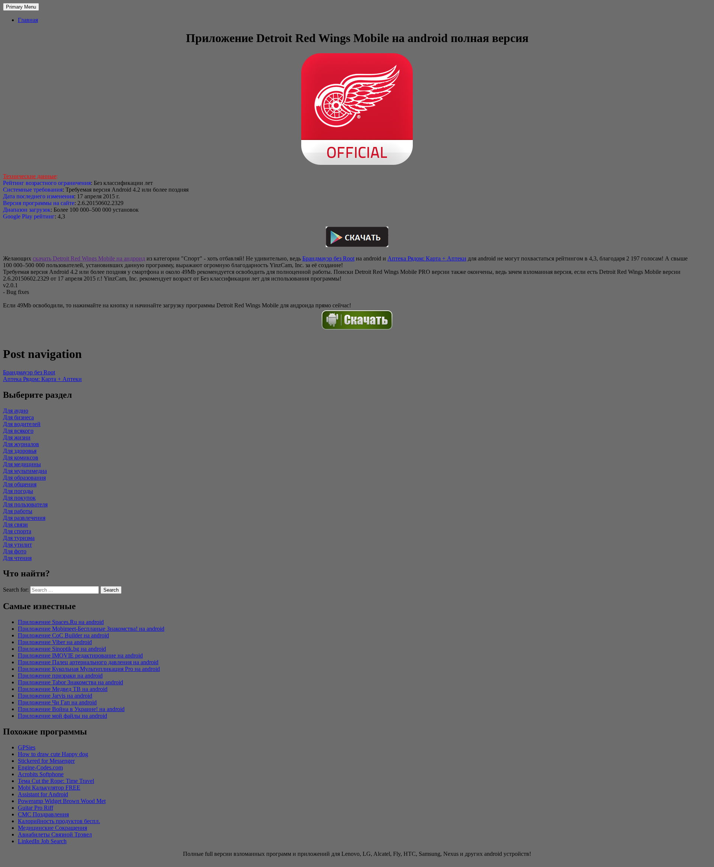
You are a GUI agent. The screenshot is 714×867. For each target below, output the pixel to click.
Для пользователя (25, 504)
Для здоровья (19, 451)
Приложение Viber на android (55, 642)
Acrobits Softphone (41, 774)
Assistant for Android (43, 794)
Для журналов (21, 444)
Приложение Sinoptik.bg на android (62, 649)
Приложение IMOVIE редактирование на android (80, 655)
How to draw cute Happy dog (53, 754)
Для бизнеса (18, 417)
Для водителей (22, 424)
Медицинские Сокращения (52, 828)
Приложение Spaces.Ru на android (61, 622)
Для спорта (17, 531)
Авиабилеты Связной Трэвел (55, 834)
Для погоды (18, 491)
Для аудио (15, 410)
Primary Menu (21, 7)
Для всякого (18, 431)
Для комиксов (20, 457)
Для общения (19, 484)
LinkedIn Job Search (42, 841)
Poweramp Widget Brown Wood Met (62, 801)
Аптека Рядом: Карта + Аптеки (426, 258)
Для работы (17, 511)
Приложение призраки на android (60, 675)
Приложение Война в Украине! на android (71, 709)
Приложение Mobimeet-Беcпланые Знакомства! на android (91, 629)
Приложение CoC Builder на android (63, 635)
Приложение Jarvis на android (55, 695)
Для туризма (19, 538)
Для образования (24, 477)
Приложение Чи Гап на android (57, 702)
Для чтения (17, 558)
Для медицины (22, 464)
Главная (28, 20)
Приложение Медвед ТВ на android (62, 689)
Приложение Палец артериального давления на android (88, 662)
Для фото (14, 551)
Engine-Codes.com (40, 767)
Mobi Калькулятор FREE (49, 787)
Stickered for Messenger (46, 761)
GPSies (26, 747)
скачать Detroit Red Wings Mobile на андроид (89, 258)
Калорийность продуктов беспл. (59, 821)
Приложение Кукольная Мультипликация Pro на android (89, 669)
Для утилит (17, 544)
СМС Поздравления (43, 814)
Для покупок (19, 498)
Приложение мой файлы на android (62, 716)
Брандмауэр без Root (328, 258)
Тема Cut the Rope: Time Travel (56, 781)
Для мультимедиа (25, 471)
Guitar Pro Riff (35, 807)
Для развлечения (24, 518)
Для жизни (16, 437)
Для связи (15, 524)
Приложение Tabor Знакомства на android (70, 682)
